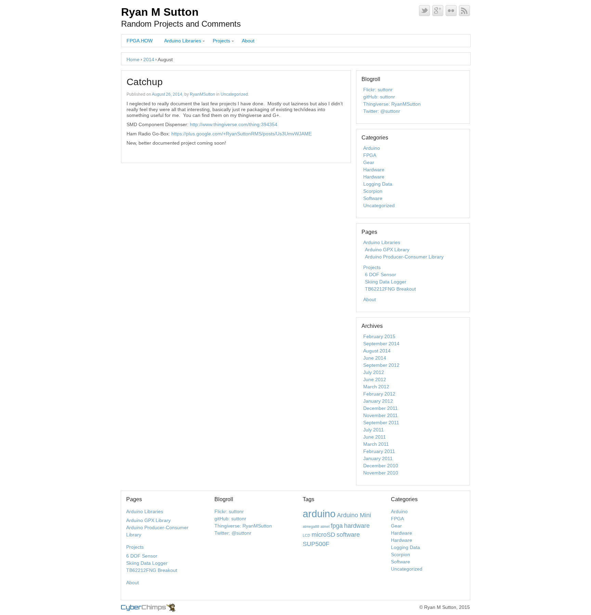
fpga (337, 525)
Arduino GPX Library (387, 249)
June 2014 (374, 358)
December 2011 (380, 408)
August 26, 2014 (167, 94)
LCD (306, 535)
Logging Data (377, 184)
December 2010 (380, 465)
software (348, 534)
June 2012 (374, 379)
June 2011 (374, 437)
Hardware (373, 169)
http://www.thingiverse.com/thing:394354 (233, 124)
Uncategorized (234, 94)
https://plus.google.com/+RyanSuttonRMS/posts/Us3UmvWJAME (241, 133)
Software (372, 198)
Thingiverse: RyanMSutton (392, 104)
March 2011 (376, 444)
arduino (319, 513)
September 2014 (381, 343)
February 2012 (379, 394)
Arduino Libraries (182, 40)
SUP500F (316, 543)
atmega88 (311, 526)
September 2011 (381, 422)
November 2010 (380, 473)
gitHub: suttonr (379, 96)
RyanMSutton (202, 94)
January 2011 (378, 458)
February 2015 (379, 336)
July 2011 (373, 429)
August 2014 (377, 350)
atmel (324, 526)
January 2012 (378, 401)
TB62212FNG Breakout (390, 289)
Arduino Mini (354, 515)
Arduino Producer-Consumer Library (404, 256)
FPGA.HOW (140, 40)
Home (133, 59)
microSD (323, 534)
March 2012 (376, 386)
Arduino (371, 148)
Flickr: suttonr (378, 89)
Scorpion (372, 191)
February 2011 (379, 451)
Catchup (145, 82)
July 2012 (373, 372)
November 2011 (380, 415)
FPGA (369, 155)
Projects (221, 40)
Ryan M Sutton (160, 12)
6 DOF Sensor (380, 274)
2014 (148, 59)
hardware (357, 525)
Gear (368, 162)
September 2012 (381, 365)
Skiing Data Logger (385, 281)
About (248, 40)
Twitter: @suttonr (381, 111)
